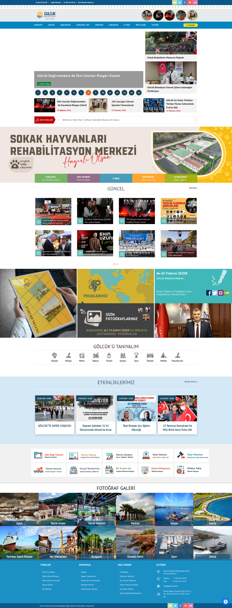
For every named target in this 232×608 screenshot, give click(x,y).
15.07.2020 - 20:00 (167, 398)
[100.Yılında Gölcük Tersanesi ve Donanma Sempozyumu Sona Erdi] (108, 7)
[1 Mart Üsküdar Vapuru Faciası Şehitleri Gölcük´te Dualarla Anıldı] (216, 7)
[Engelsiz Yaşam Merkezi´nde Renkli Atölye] (149, 7)
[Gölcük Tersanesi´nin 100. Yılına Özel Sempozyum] (123, 7)
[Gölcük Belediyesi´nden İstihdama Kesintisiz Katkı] (190, 7)
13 (124, 92)
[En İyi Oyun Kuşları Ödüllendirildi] (187, 7)
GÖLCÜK (51, 25)
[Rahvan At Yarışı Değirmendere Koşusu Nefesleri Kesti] (65, 7)
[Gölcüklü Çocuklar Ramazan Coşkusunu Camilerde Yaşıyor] (221, 7)
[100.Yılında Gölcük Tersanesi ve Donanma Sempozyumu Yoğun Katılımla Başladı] (114, 7)
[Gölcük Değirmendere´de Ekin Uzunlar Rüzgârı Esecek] (21, 7)
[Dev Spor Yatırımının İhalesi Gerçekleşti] (143, 7)
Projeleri (168, 291)
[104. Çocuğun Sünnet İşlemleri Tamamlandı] (13, 7)
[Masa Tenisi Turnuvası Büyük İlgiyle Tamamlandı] (140, 7)
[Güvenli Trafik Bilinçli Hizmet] (207, 7)
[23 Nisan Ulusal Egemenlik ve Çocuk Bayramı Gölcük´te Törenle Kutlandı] (166, 7)
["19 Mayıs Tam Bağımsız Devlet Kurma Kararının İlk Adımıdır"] (137, 7)
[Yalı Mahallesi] (58, 527)
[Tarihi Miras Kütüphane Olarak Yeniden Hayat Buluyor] (71, 7)
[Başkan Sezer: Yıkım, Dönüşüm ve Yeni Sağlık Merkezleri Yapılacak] (45, 7)
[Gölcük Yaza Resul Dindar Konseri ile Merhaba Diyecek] (91, 7)
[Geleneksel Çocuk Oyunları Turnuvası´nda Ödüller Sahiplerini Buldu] (94, 7)
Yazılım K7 (90, 606)
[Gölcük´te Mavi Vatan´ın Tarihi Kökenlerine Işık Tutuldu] (111, 7)
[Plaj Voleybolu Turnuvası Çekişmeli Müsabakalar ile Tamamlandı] (59, 7)
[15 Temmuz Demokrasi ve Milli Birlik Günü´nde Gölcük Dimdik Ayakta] (50, 7)
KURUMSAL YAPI (83, 25)
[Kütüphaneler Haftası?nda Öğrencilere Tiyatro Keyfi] (192, 7)
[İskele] (174, 494)
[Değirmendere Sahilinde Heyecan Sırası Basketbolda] (30, 7)
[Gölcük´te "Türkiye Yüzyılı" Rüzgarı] (178, 7)
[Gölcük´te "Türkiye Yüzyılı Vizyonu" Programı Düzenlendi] (175, 7)
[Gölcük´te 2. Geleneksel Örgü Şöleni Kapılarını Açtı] (158, 7)
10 (103, 92)
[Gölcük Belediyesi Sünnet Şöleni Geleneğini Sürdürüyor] (27, 7)
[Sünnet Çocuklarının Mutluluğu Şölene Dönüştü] (24, 7)
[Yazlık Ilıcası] (58, 494)
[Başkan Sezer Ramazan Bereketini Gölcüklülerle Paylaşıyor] (219, 7)
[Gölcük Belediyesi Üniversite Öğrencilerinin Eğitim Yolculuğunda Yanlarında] (105, 7)
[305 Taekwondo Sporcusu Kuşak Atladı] (132, 7)
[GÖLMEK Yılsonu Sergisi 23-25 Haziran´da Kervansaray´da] (85, 7)
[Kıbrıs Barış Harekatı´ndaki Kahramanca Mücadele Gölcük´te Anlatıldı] (33, 7)
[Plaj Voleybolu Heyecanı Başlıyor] (79, 7)
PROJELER (99, 25)
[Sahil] (19, 494)
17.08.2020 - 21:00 (85, 398)
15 (139, 92)
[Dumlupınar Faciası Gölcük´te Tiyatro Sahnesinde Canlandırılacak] (184, 7)
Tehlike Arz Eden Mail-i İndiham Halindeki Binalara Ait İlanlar (90, 119)
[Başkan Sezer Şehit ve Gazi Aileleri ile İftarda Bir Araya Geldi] (227, 7)
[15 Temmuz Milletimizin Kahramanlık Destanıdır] (53, 7)
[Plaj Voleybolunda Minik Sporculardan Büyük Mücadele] (36, 7)
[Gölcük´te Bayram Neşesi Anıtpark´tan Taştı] (163, 7)
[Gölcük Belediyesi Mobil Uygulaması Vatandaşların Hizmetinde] (100, 7)
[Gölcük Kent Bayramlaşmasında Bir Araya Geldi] (126, 7)
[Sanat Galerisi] (96, 494)
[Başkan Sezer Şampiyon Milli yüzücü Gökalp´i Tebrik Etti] (181, 7)
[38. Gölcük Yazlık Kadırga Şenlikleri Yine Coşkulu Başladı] (4, 7)
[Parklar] (135, 494)
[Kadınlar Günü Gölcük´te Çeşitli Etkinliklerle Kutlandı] (204, 7)
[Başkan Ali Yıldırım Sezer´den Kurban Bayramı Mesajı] (129, 7)
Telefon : (174, 578)
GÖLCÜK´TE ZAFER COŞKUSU (54, 425)
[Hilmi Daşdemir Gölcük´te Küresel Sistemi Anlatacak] (155, 7)
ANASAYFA (38, 25)
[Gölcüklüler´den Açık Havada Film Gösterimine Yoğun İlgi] (39, 7)
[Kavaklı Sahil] (135, 527)
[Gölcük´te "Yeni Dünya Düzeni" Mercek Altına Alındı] (152, 7)
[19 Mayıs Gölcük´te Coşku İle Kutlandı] (134, 7)
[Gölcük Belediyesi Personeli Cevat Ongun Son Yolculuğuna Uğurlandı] (117, 7)
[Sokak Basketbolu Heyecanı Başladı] (10, 7)
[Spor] (174, 527)
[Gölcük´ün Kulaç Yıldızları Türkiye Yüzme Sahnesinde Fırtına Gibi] (62, 7)
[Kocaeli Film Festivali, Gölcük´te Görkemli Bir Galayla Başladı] (120, 7)
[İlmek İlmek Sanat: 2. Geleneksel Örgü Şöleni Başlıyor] (201, 7)
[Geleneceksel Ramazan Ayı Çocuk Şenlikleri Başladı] (230, 7)
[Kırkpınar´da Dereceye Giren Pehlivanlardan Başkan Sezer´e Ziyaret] (68, 7)
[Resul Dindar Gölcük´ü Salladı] (82, 7)
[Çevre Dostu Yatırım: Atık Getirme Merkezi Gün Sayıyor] (56, 7)
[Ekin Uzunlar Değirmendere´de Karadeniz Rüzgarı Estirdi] (7, 7)
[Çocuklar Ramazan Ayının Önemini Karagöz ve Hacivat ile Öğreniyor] (213, 7)
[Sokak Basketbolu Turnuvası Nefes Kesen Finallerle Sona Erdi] (1, 7)
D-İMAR (127, 25)
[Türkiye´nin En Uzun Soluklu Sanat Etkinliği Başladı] (47, 7)
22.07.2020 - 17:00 (126, 398)
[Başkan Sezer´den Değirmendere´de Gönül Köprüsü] (224, 7)
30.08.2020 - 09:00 (44, 398)
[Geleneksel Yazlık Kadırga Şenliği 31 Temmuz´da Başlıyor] (16, 7)
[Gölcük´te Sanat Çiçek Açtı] (195, 7)
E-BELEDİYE (113, 25)
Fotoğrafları (179, 291)
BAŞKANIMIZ (66, 25)
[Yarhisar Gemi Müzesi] (19, 527)
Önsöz (159, 291)
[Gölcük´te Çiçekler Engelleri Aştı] (210, 7)
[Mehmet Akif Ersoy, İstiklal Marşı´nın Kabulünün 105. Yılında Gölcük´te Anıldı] (198, 7)
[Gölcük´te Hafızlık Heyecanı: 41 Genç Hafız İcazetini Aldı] (172, 7)
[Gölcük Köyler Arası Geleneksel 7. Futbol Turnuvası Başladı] (103, 7)
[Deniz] (212, 494)
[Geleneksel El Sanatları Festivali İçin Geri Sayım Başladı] (18, 7)
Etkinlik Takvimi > (191, 382)
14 (131, 92)
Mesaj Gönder (178, 294)
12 (117, 92)
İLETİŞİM (155, 25)
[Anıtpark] (96, 527)
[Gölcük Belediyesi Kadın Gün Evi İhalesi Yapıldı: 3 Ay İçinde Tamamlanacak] (76, 7)
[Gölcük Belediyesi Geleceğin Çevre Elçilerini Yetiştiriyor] (97, 7)
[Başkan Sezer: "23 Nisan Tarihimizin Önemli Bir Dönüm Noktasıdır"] (169, 7)
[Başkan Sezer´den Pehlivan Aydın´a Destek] (42, 7)
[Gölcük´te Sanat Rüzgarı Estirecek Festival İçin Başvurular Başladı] (88, 7)
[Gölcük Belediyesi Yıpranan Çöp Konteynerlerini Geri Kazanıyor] (146, 7)
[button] (17, 155)
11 (110, 92)
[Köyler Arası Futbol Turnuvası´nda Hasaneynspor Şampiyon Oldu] (74, 7)
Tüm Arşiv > (193, 188)
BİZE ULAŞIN (141, 25)
